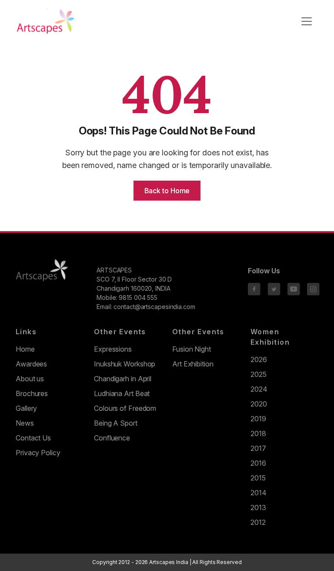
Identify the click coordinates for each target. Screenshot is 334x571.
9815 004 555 (138, 297)
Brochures (32, 393)
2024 (258, 389)
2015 (258, 478)
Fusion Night (191, 349)
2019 (258, 418)
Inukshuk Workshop (124, 363)
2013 (258, 507)
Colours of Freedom (125, 408)
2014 (258, 492)
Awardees (31, 363)
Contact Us (33, 437)
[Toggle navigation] (306, 21)
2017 (258, 448)
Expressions (113, 349)
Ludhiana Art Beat (122, 393)
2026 (258, 359)
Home (25, 349)
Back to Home (167, 190)
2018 (258, 433)
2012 (258, 522)
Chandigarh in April (122, 378)
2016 (258, 463)
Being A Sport (115, 423)
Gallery (26, 408)
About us (30, 378)
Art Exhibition (193, 363)
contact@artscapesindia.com (154, 306)
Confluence (112, 437)
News (25, 423)
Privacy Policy (38, 452)
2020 (258, 404)
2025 (258, 374)
